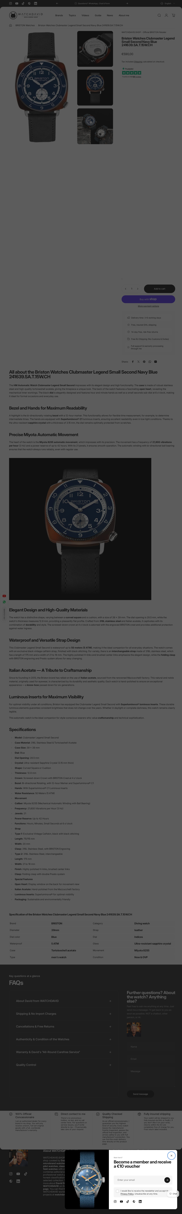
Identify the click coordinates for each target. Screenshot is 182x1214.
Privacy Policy (127, 1194)
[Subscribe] (167, 1180)
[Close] (171, 1155)
